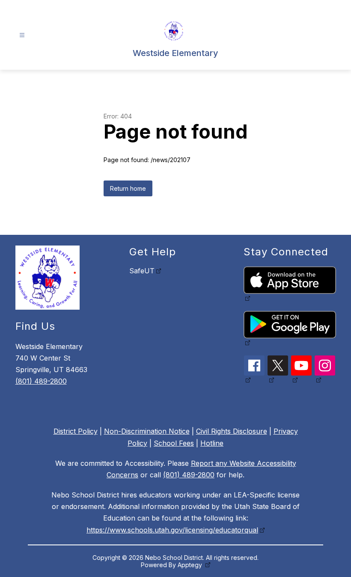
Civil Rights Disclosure (231, 431)
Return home (128, 188)
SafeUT (142, 270)
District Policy (76, 431)
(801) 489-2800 (41, 381)
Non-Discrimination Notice (147, 431)
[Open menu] (22, 35)
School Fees (174, 443)
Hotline (211, 443)
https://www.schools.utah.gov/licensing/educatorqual (172, 530)
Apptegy (191, 564)
